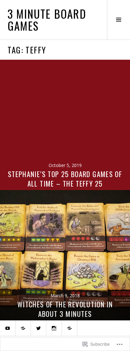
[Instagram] (54, 328)
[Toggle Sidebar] (118, 20)
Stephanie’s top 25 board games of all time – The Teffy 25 (65, 178)
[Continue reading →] (65, 125)
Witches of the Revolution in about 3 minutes (65, 309)
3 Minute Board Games (47, 19)
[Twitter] (38, 328)
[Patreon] (23, 328)
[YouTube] (7, 328)
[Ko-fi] (69, 328)
